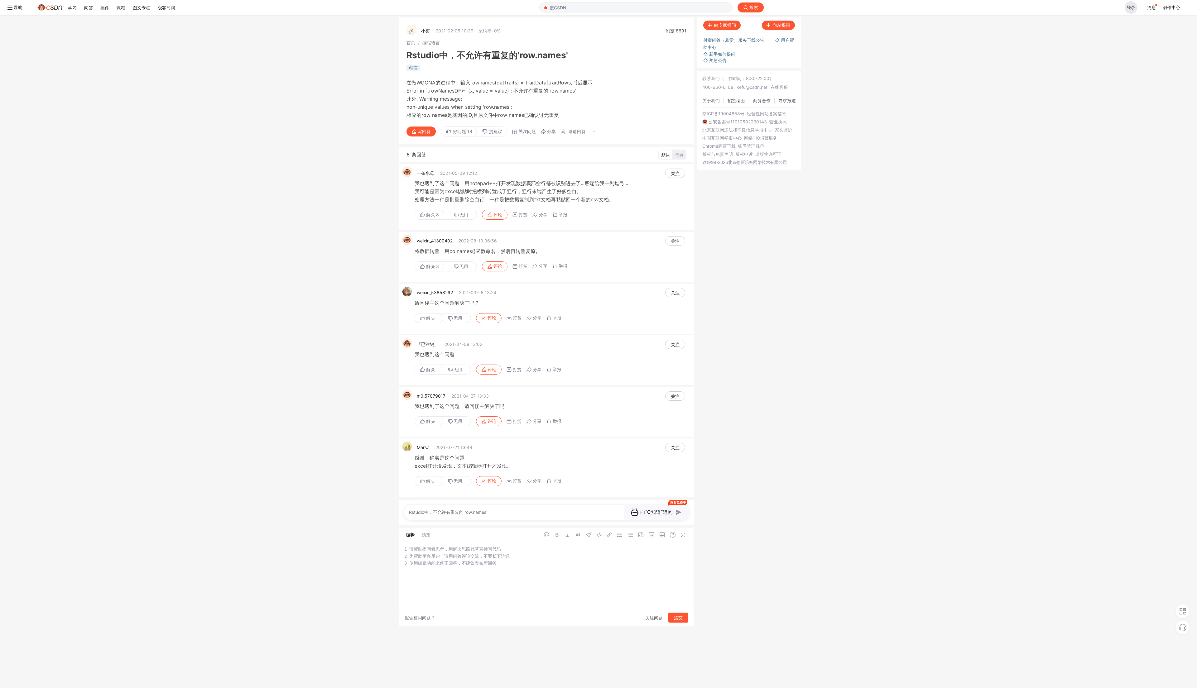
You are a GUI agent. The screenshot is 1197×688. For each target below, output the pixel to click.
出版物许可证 (768, 154)
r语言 (413, 67)
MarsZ (423, 447)
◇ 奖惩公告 (715, 60)
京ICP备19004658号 (723, 113)
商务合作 (762, 100)
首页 (410, 42)
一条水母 (425, 173)
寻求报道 (787, 100)
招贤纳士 (736, 100)
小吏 (425, 30)
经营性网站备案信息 (766, 113)
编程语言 (431, 42)
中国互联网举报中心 (722, 138)
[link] (410, 42)
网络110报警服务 (760, 138)
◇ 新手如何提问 (719, 54)
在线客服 (779, 87)
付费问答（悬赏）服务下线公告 (734, 40)
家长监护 (783, 129)
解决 (432, 214)
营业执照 (778, 121)
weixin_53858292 (435, 292)
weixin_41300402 (435, 240)
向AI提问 (781, 25)
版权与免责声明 (717, 154)
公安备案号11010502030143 (738, 121)
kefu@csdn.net (752, 87)
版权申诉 (744, 154)
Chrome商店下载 (719, 146)
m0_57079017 (431, 396)
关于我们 (711, 100)
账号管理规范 (751, 146)
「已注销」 (428, 344)
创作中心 (1171, 7)
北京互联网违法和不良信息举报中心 (737, 129)
